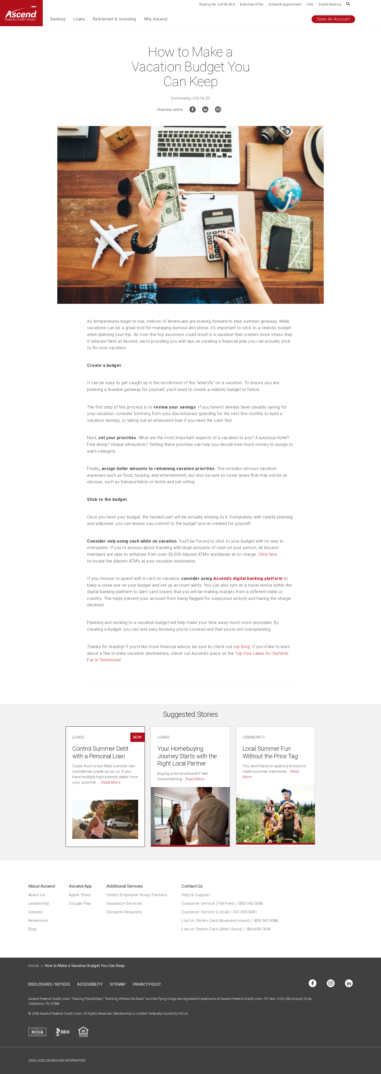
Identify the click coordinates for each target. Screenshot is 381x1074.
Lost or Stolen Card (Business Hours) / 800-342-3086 (229, 920)
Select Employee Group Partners (137, 895)
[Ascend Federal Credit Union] (21, 13)
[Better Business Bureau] (62, 1031)
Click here (267, 554)
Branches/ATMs (251, 4)
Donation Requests (124, 912)
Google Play (80, 903)
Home (33, 966)
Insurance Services (124, 903)
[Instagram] (331, 983)
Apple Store (80, 895)
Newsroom (38, 920)
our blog (242, 646)
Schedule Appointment (285, 4)
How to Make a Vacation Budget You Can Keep (85, 966)
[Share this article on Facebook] (192, 111)
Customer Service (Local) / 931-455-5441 (219, 912)
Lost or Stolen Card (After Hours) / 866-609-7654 (226, 928)
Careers (35, 912)
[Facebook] (312, 983)
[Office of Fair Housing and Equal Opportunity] (83, 1032)
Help (310, 4)
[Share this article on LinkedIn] (205, 111)
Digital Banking (330, 4)
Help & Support (195, 895)
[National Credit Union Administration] (37, 1031)
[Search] (348, 4)
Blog (32, 928)
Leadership (38, 903)
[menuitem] (217, 4)
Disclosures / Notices (49, 984)
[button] (58, 21)
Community (181, 98)
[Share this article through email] (218, 111)
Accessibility (90, 984)
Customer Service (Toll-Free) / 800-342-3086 (222, 903)
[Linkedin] (349, 983)
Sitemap (118, 984)
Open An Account (333, 19)
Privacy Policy (147, 984)
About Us (36, 895)
